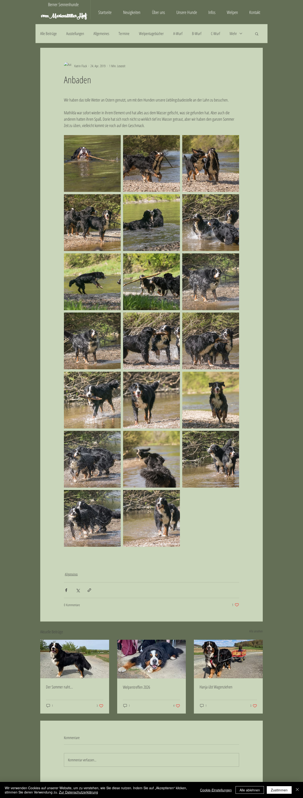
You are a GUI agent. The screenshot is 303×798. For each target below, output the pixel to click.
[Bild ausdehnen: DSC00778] (92, 459)
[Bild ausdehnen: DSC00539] (210, 163)
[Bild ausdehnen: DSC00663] (210, 222)
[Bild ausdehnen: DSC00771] (210, 400)
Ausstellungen (75, 33)
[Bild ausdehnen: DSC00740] (151, 400)
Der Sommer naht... (59, 687)
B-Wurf (196, 33)
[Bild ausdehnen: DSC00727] (92, 400)
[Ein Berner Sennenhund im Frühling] (74, 659)
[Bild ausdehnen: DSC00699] (210, 341)
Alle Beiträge (48, 33)
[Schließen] (297, 790)
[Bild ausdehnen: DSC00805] (210, 459)
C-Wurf (215, 33)
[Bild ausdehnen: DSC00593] (92, 281)
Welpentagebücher (151, 33)
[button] (256, 33)
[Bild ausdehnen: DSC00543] (92, 222)
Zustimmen (279, 790)
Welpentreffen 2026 (136, 687)
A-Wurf (178, 33)
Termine (124, 33)
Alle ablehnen (250, 790)
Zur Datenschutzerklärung (78, 792)
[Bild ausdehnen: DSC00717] (92, 341)
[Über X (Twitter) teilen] (78, 590)
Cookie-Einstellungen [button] (216, 790)
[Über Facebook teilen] (66, 590)
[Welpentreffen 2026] (151, 659)
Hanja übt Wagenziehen (216, 687)
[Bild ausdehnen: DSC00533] (151, 163)
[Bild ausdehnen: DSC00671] (151, 341)
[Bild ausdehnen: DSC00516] (92, 163)
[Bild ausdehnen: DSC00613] (151, 281)
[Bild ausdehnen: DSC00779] (92, 518)
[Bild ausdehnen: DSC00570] (151, 222)
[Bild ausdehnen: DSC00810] (151, 518)
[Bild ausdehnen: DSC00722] (210, 281)
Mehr (233, 33)
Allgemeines (101, 33)
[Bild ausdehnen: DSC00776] (151, 459)
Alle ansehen (256, 631)
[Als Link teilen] (89, 590)
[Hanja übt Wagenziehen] (228, 659)
